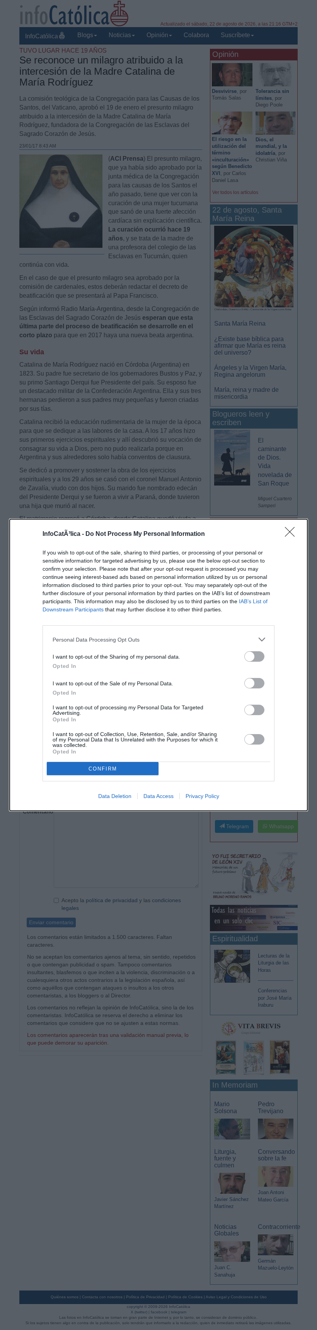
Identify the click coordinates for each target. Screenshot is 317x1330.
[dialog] (158, 665)
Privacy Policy (202, 796)
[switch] (254, 656)
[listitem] (158, 639)
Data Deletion (114, 796)
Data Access (158, 796)
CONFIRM (103, 769)
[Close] (292, 534)
